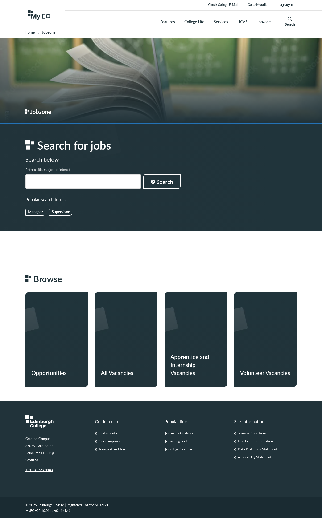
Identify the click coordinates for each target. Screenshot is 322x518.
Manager (35, 211)
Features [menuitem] (167, 21)
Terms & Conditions (252, 433)
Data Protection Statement (257, 449)
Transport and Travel (113, 449)
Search (290, 24)
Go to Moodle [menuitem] (257, 6)
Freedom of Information (255, 441)
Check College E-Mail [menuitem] (223, 6)
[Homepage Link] (56, 421)
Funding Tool (177, 441)
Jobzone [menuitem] (264, 21)
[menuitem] (287, 5)
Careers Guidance (181, 433)
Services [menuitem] (221, 21)
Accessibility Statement (254, 457)
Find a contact (109, 433)
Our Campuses (109, 441)
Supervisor (61, 211)
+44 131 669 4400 (39, 469)
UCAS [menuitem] (242, 21)
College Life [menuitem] (194, 21)
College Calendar (180, 449)
